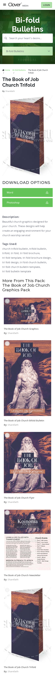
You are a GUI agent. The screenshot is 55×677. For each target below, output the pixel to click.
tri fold (15, 253)
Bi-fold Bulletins (19, 70)
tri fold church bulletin (33, 262)
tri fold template (11, 257)
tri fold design (10, 262)
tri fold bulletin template (16, 271)
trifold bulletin (37, 248)
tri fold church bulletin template (21, 267)
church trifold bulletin (15, 248)
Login (46, 5)
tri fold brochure (30, 253)
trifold (5, 253)
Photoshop (13, 202)
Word (10, 192)
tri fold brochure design (37, 257)
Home (7, 70)
